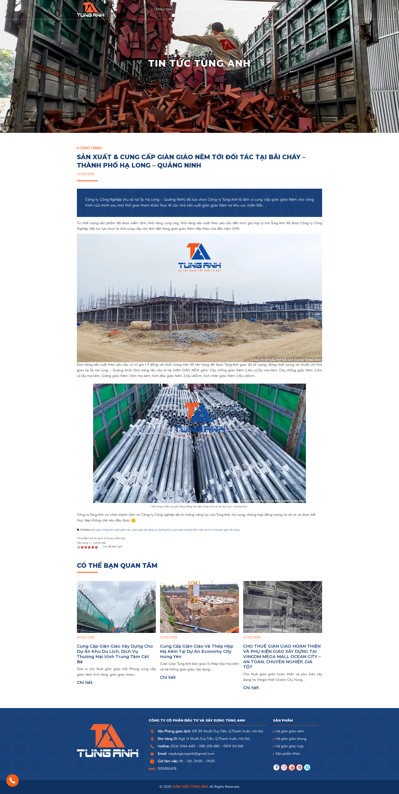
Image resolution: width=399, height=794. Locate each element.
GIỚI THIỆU (190, 9)
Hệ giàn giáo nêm (290, 731)
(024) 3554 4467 (183, 746)
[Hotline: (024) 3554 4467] (12, 780)
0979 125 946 (233, 746)
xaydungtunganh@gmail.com (191, 754)
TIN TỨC (294, 9)
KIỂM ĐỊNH (241, 9)
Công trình (90, 148)
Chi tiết (85, 682)
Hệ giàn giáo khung (291, 739)
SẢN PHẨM (216, 9)
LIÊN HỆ (315, 9)
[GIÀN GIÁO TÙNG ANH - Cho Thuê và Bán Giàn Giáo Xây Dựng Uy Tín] (102, 9)
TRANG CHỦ (163, 9)
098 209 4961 (209, 746)
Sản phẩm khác (288, 754)
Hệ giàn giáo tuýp (290, 746)
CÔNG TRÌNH (269, 9)
